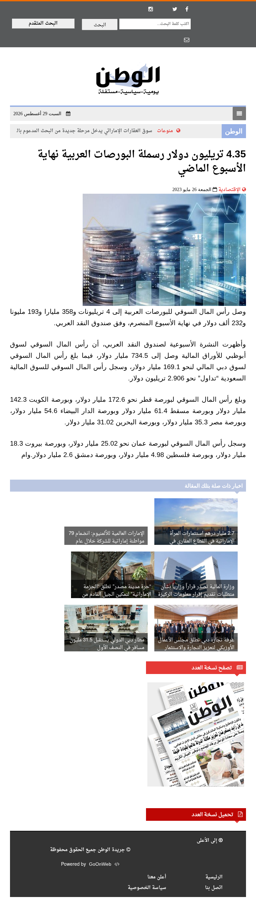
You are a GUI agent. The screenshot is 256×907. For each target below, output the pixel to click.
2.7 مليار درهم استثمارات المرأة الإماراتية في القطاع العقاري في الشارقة (201, 541)
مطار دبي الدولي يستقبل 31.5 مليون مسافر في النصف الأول (107, 644)
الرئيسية (214, 877)
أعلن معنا (156, 877)
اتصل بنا (214, 887)
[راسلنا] (187, 39)
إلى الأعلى (208, 840)
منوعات (171, 130)
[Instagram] (151, 9)
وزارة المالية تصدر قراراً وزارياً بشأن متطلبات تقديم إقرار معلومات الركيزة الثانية (196, 594)
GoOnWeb (100, 864)
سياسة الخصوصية (147, 887)
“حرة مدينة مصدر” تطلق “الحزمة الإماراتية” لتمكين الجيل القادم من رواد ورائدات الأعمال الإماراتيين (116, 594)
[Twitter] (175, 9)
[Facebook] (187, 9)
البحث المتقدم (43, 23)
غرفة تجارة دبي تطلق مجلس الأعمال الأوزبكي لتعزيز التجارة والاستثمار (196, 644)
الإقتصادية (229, 189)
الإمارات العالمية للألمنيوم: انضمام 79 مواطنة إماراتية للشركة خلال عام (106, 537)
